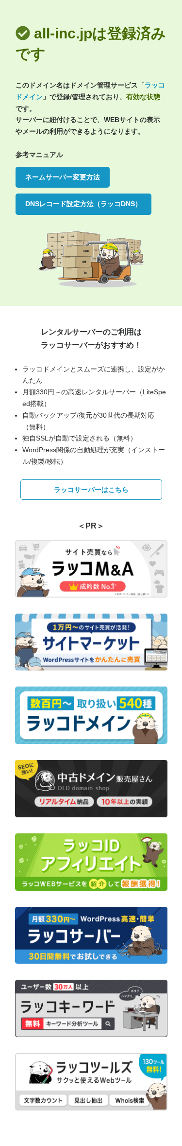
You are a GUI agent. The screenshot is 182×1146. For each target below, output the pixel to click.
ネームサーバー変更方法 (62, 177)
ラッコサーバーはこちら (91, 490)
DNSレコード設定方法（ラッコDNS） (83, 204)
